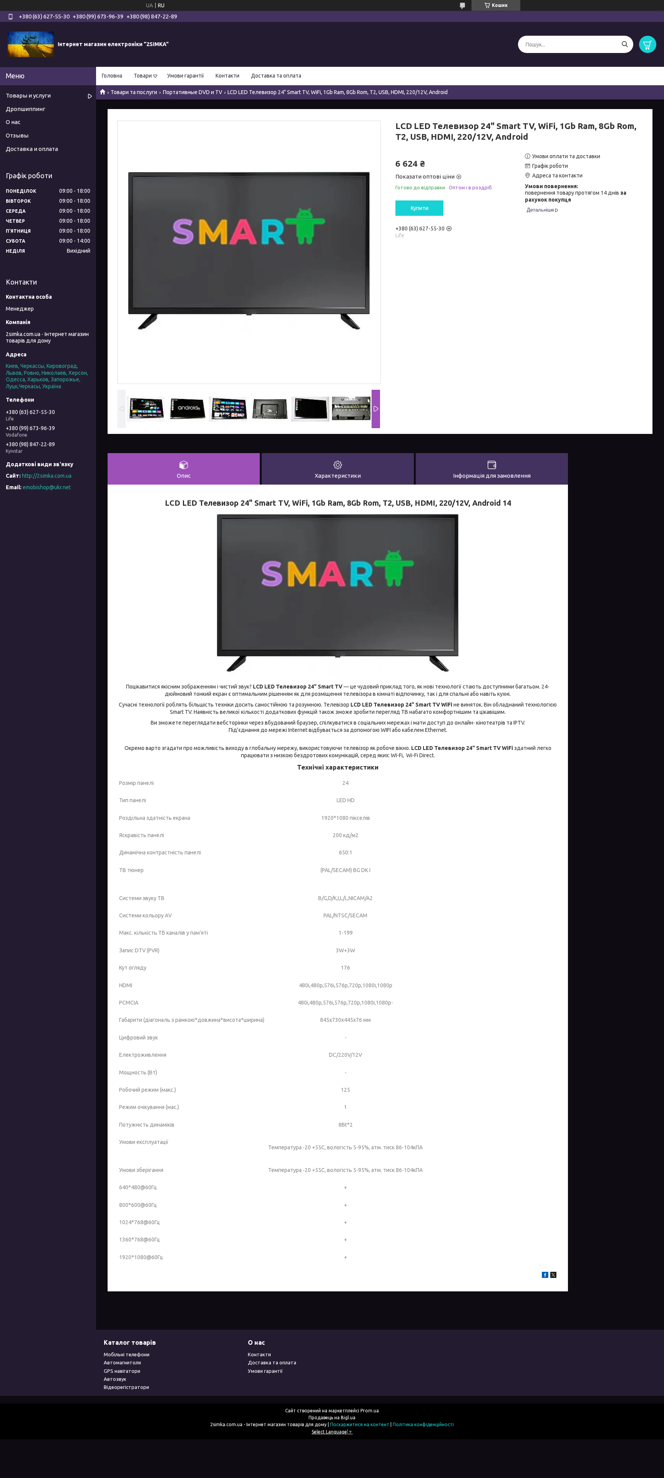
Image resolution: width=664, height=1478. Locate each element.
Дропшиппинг (25, 109)
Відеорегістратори (126, 1387)
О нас (13, 122)
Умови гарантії (185, 76)
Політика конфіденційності (423, 1424)
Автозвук (115, 1379)
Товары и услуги (28, 95)
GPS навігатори (122, 1371)
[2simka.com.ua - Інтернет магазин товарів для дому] (31, 44)
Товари (143, 76)
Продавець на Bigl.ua (332, 1417)
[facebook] (545, 1276)
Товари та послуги (134, 92)
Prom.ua (369, 1410)
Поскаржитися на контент (359, 1424)
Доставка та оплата (276, 76)
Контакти (227, 76)
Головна (112, 76)
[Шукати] (624, 44)
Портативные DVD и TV (192, 92)
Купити (419, 208)
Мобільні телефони (126, 1354)
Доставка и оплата (32, 149)
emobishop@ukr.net (47, 487)
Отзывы (17, 135)
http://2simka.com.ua (46, 476)
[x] (553, 1276)
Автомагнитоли (122, 1362)
